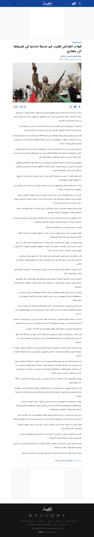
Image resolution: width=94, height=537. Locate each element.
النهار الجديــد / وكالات (68, 56)
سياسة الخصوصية (27, 521)
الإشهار (59, 521)
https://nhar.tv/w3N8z (64, 461)
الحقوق (56, 528)
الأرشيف (63, 525)
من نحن (50, 521)
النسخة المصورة (71, 521)
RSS (55, 525)
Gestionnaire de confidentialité (39, 525)
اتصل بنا (41, 521)
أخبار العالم (76, 43)
